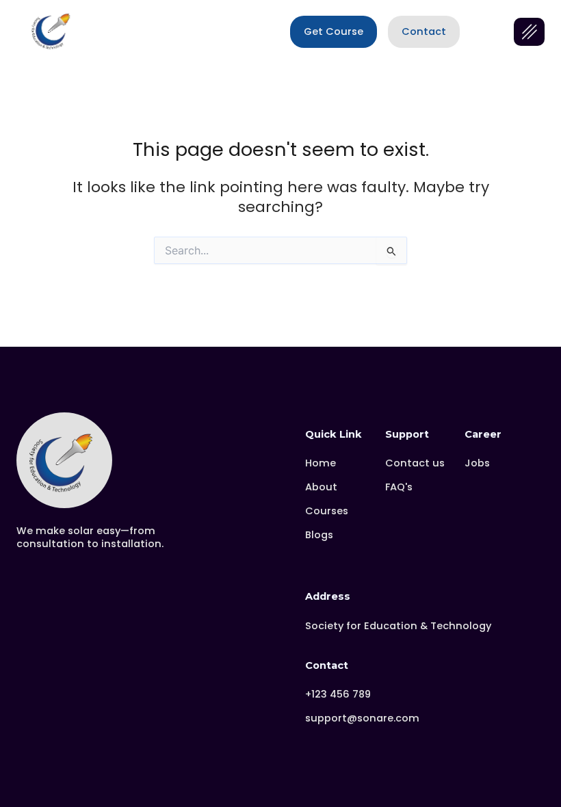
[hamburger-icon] (529, 32)
